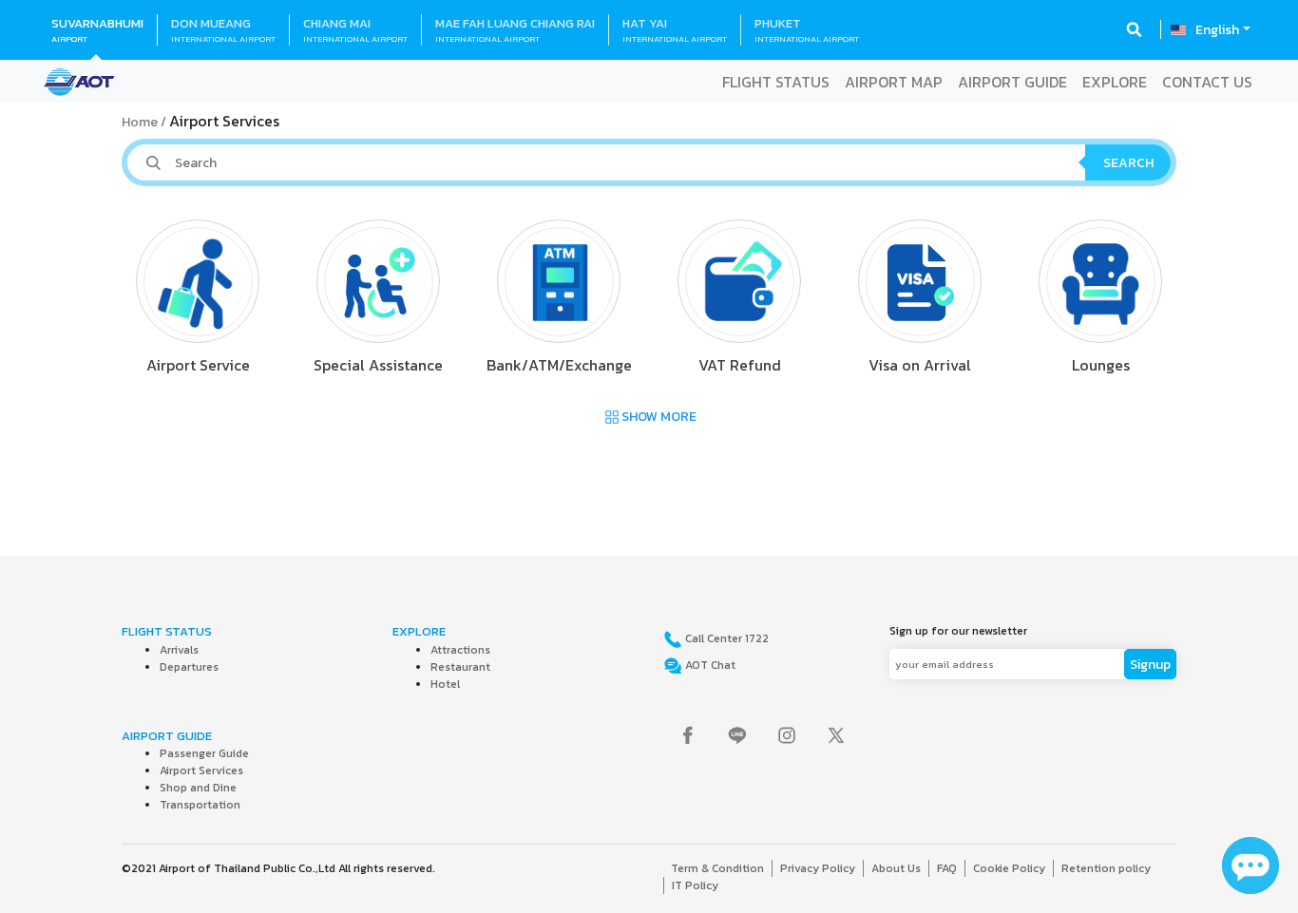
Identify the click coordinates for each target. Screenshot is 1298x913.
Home (140, 122)
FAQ (947, 868)
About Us (896, 868)
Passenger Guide (204, 753)
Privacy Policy (817, 868)
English (1217, 30)
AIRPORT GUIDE (1012, 81)
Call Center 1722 (725, 638)
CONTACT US (1207, 81)
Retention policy (1106, 868)
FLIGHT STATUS (776, 81)
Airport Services (201, 770)
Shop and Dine (198, 787)
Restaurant (460, 666)
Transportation (200, 804)
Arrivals (179, 649)
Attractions (460, 649)
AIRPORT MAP (894, 81)
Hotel (445, 684)
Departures (189, 666)
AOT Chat (708, 665)
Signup (1150, 665)
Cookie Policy (1009, 868)
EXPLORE (1114, 81)
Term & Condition (717, 868)
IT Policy (695, 885)
